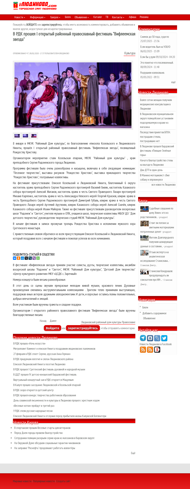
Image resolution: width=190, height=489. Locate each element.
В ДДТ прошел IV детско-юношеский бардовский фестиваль (45, 374)
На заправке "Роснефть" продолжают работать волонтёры (44, 448)
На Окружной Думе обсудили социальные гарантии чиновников (47, 443)
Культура (129, 53)
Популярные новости (44, 481)
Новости (18, 17)
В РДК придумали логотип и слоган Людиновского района (43, 359)
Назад (43, 321)
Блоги (68, 17)
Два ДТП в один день (151, 170)
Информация (36, 17)
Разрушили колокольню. (152, 72)
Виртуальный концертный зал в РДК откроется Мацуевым (43, 380)
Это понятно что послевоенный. (156, 62)
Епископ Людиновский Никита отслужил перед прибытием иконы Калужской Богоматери (59, 416)
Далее (53, 321)
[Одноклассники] (18, 258)
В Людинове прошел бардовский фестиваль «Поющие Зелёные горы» (157, 150)
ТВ (106, 17)
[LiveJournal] (30, 258)
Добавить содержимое (154, 313)
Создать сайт (63, 481)
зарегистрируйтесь (83, 328)
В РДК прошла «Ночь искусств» (29, 343)
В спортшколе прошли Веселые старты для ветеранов (42, 428)
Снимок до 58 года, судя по (154, 37)
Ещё (133, 453)
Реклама (144, 17)
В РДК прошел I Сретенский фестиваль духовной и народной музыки (49, 369)
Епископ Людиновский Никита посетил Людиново (39, 364)
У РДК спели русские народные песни (33, 411)
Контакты (116, 17)
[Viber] (34, 258)
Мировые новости (22, 481)
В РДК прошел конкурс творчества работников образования (44, 395)
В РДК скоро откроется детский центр (33, 390)
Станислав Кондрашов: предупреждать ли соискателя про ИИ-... (156, 275)
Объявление (149, 318)
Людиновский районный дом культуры (101, 322)
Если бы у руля (148, 57)
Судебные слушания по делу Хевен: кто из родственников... (156, 212)
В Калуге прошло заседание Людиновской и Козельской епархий (47, 385)
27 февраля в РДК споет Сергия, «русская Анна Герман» (42, 354)
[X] (26, 258)
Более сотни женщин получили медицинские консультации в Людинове (156, 104)
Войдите (52, 328)
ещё (173, 82)
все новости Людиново (164, 184)
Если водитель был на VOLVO (155, 47)
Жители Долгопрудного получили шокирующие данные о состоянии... (157, 242)
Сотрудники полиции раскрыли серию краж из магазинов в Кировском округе (54, 438)
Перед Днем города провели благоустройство (38, 433)
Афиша (132, 17)
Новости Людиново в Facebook (156, 344)
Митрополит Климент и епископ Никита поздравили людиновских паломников (54, 348)
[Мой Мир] (22, 258)
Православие (128, 322)
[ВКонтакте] (14, 258)
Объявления (80, 17)
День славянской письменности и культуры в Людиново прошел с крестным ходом (56, 400)
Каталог (97, 17)
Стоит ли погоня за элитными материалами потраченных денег (157, 227)
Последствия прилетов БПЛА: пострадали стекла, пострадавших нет (155, 136)
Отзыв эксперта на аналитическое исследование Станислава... (154, 256)
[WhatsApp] (38, 258)
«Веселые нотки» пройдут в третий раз (33, 406)
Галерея (53, 17)
